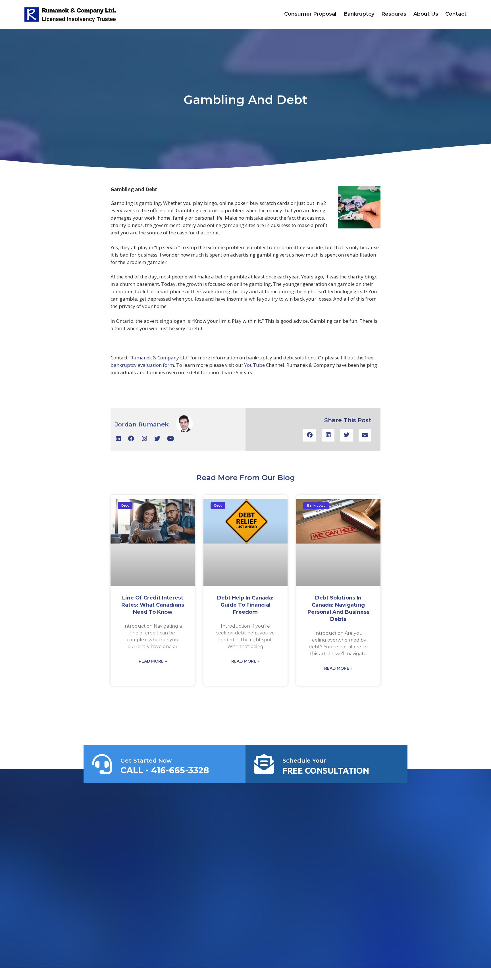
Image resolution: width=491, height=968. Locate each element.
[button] (309, 435)
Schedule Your (304, 760)
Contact (456, 14)
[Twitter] (157, 439)
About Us (425, 14)
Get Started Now (146, 760)
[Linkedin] (118, 439)
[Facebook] (131, 439)
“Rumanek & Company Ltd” (159, 357)
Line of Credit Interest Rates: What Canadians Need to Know (152, 605)
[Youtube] (170, 439)
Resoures (393, 14)
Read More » (153, 661)
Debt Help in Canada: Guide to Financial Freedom (245, 605)
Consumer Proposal (310, 14)
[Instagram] (144, 439)
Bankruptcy (359, 14)
